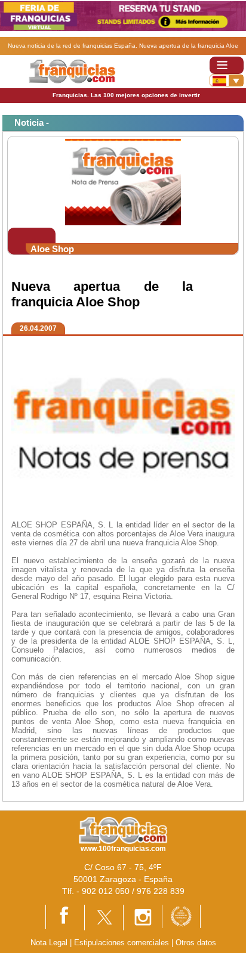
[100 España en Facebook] (65, 916)
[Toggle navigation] (227, 65)
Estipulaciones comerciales (122, 942)
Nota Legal (48, 942)
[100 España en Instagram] (143, 916)
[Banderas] (227, 80)
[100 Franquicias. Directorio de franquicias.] (72, 71)
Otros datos (196, 942)
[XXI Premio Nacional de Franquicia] (181, 915)
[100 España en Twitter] (104, 916)
